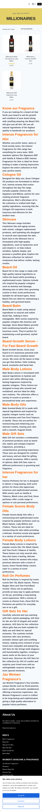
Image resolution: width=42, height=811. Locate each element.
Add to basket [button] (11, 69)
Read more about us (9, 728)
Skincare (9, 219)
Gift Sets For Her (7, 775)
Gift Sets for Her (15, 611)
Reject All (21, 806)
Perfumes (5, 766)
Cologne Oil (11, 174)
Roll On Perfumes (16, 575)
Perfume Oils (6, 772)
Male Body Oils (14, 404)
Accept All (21, 795)
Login (39, 4)
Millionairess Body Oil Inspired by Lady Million (11, 59)
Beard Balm (11, 306)
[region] (21, 793)
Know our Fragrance (18, 108)
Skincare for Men (7, 745)
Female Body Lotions (19, 540)
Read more (30, 69)
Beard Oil (9, 267)
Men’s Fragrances (8, 739)
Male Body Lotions (17, 369)
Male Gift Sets (13, 434)
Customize (21, 801)
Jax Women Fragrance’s (10, 763)
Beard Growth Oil (8, 750)
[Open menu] (29, 4)
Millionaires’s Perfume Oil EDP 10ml (30, 59)
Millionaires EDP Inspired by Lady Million (11, 95)
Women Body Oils (8, 769)
